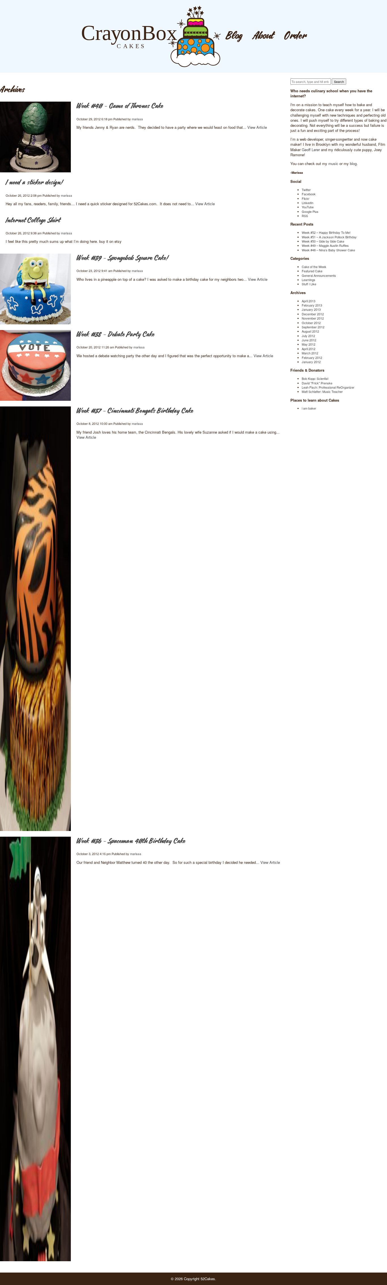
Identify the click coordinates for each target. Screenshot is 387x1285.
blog (353, 163)
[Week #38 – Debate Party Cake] (35, 365)
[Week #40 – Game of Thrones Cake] (35, 137)
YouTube (308, 207)
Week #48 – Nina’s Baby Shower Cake (328, 250)
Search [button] (339, 81)
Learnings (308, 279)
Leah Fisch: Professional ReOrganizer (328, 387)
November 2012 (313, 318)
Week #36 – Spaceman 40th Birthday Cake (130, 841)
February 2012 (312, 357)
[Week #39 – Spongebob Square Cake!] (35, 289)
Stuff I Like (309, 284)
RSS (305, 215)
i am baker (309, 408)
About (263, 36)
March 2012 (310, 353)
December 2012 (313, 314)
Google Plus (310, 211)
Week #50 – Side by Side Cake (323, 241)
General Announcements (319, 275)
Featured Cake (312, 271)
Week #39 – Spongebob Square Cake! (122, 258)
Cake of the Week (314, 266)
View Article (257, 127)
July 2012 (308, 335)
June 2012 (309, 340)
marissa (137, 119)
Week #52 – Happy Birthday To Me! (326, 232)
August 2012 (310, 331)
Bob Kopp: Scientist (315, 378)
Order (295, 36)
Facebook (309, 194)
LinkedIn (307, 202)
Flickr (305, 198)
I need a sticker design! (34, 183)
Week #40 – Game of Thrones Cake (119, 106)
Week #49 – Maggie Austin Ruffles (325, 245)
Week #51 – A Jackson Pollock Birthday (329, 237)
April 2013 (308, 301)
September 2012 (313, 327)
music (333, 163)
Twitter (306, 189)
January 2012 (311, 361)
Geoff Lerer (311, 149)
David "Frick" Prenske (317, 383)
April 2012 (308, 348)
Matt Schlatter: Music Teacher (322, 391)
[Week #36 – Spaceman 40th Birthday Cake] (35, 1049)
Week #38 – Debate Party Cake (115, 335)
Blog (234, 36)
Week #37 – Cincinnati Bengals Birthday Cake (134, 411)
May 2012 (308, 344)
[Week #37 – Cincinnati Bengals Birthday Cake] (35, 618)
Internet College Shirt (33, 221)
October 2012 (311, 322)
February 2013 (312, 305)
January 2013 (311, 309)
